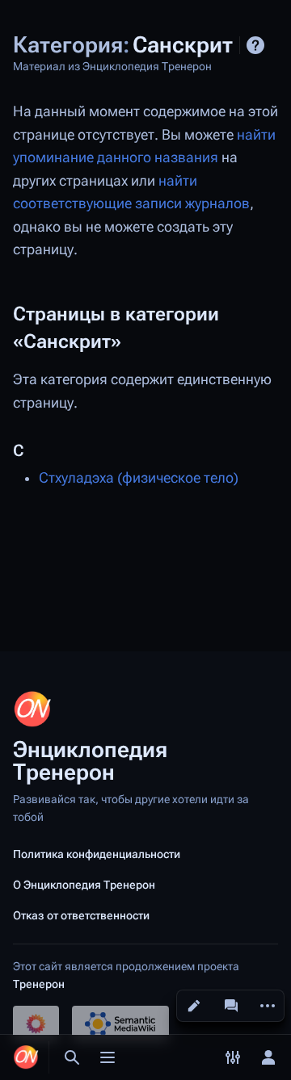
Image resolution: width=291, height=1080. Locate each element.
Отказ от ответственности (81, 915)
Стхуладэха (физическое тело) (138, 478)
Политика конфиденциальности (96, 854)
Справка (255, 45)
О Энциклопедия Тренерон (84, 884)
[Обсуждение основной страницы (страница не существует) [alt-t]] (231, 1006)
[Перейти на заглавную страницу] (26, 1057)
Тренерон (39, 983)
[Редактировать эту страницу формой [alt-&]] (194, 1006)
